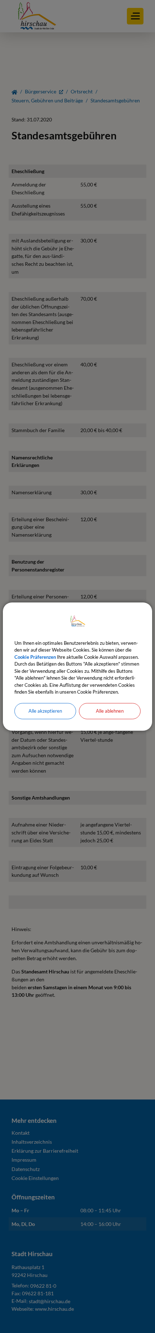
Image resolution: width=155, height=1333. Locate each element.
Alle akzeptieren (45, 711)
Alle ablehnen (110, 711)
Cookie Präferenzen (35, 657)
